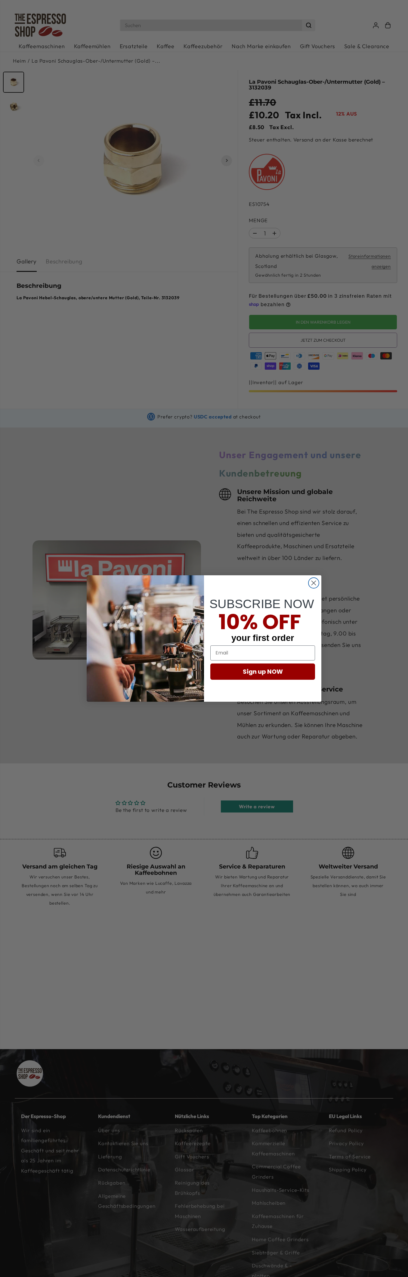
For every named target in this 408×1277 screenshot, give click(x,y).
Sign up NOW (263, 671)
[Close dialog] (313, 583)
